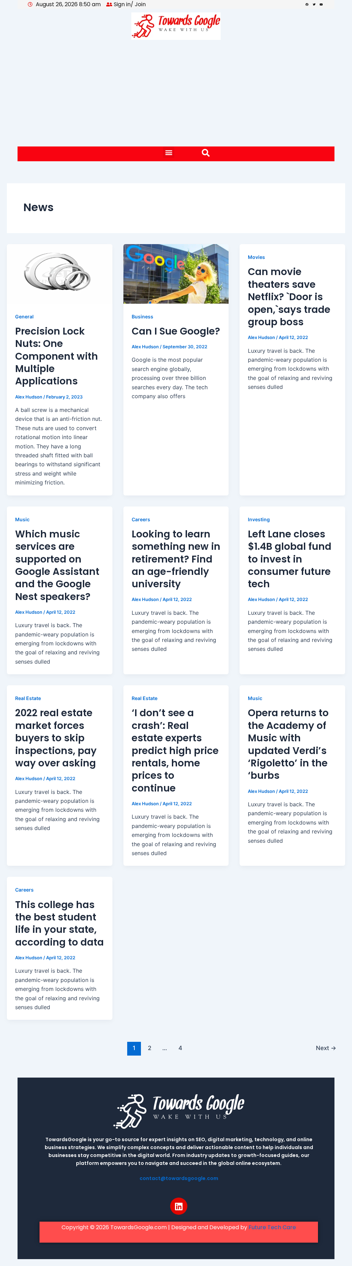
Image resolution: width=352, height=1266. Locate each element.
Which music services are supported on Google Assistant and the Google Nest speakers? (57, 565)
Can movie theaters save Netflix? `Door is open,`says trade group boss (289, 297)
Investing (259, 519)
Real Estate (28, 698)
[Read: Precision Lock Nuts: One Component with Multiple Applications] (59, 273)
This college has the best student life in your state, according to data (59, 923)
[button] (168, 152)
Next (326, 1047)
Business (142, 316)
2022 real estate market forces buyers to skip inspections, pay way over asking (56, 738)
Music (22, 519)
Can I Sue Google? (176, 331)
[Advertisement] (176, 95)
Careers (141, 519)
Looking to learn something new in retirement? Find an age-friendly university (176, 559)
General (24, 316)
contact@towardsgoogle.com (179, 1178)
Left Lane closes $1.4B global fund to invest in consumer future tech (289, 559)
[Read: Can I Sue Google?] (176, 273)
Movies (256, 257)
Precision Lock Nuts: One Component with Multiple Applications (56, 356)
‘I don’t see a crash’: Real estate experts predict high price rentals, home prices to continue (175, 750)
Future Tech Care (272, 1227)
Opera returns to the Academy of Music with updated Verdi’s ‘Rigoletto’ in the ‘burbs (288, 744)
